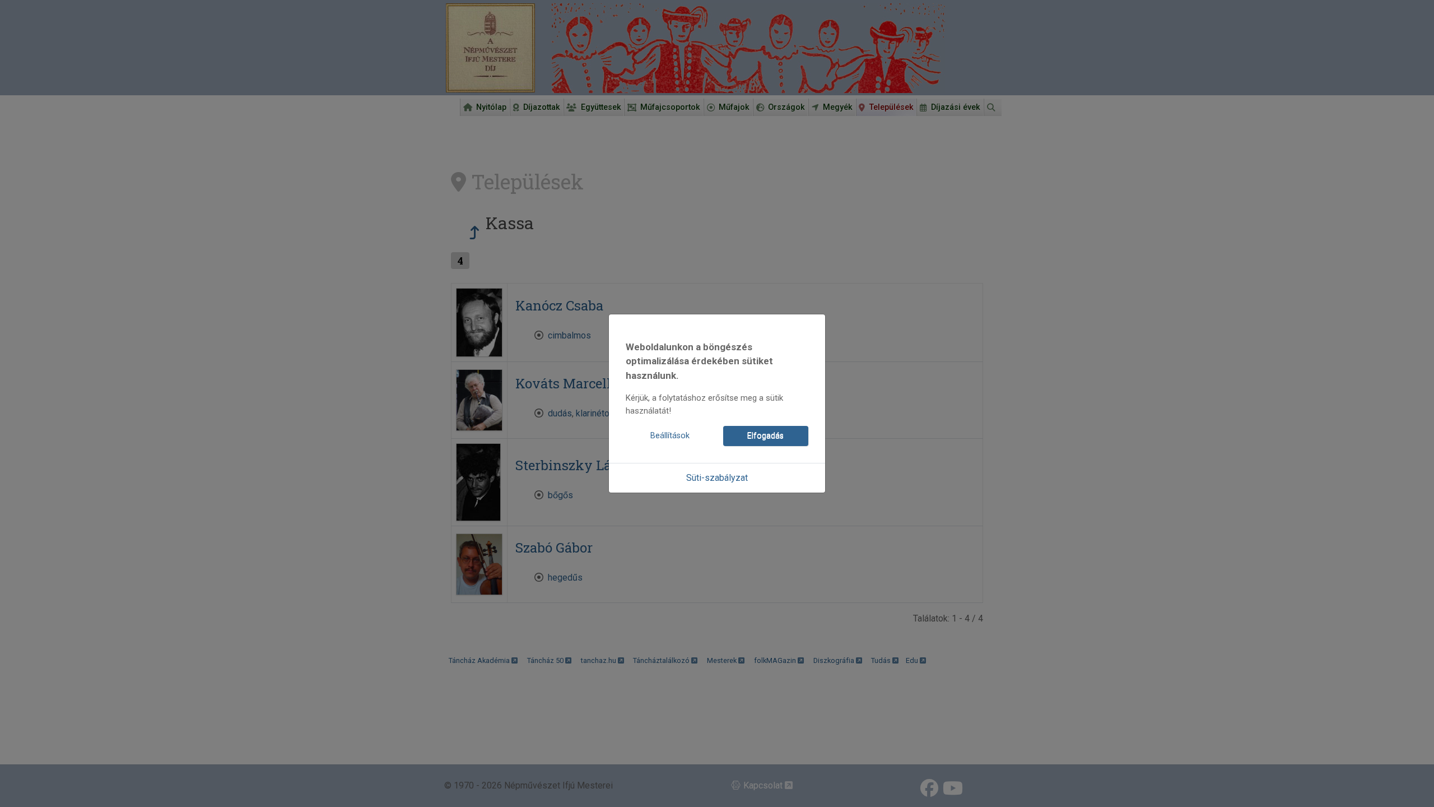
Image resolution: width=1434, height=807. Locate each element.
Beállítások (670, 435)
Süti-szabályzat (717, 477)
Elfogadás (765, 435)
